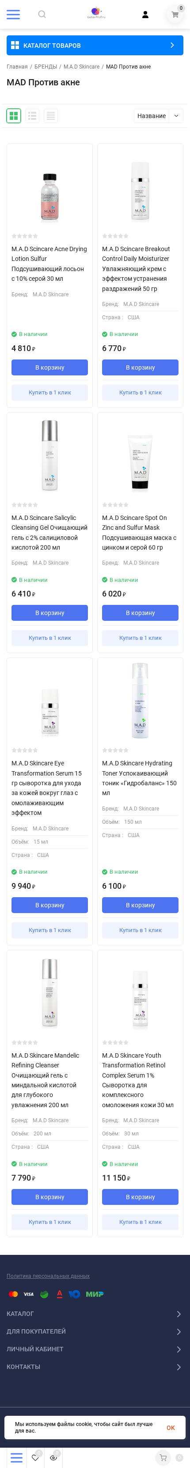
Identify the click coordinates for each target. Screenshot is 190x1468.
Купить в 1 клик (50, 392)
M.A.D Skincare (81, 66)
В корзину (50, 367)
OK (171, 1427)
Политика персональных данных (48, 1276)
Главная (17, 66)
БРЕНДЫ (45, 66)
